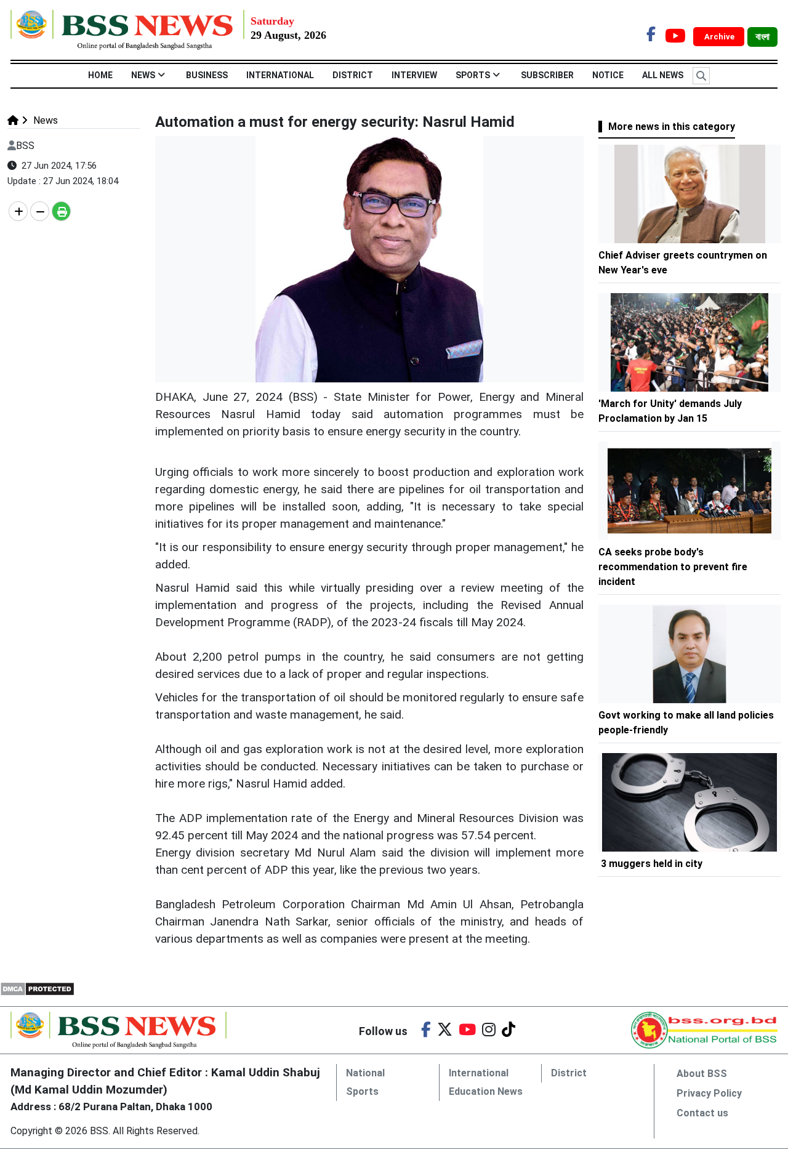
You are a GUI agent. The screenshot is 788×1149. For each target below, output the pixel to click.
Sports (473, 75)
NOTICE (608, 75)
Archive (720, 36)
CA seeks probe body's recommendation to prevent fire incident (672, 566)
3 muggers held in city (651, 863)
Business (207, 75)
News (143, 75)
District (352, 75)
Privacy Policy (709, 1093)
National (365, 1073)
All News (662, 75)
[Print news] (61, 211)
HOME (100, 75)
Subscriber (547, 75)
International (280, 75)
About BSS (702, 1073)
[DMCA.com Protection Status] (37, 988)
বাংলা (762, 37)
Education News (486, 1091)
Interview (414, 75)
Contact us (702, 1113)
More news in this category (671, 126)
